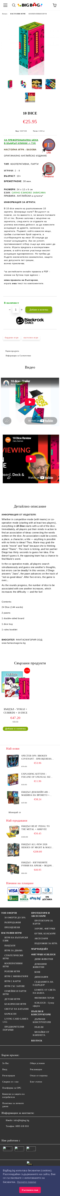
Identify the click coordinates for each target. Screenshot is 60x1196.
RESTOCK (36, 1041)
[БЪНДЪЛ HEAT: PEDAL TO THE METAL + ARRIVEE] (13, 832)
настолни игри (31, 337)
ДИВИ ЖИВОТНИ (43, 959)
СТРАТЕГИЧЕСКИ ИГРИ (13, 957)
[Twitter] (12, 1132)
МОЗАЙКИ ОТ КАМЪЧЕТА (41, 1033)
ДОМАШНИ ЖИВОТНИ (40, 965)
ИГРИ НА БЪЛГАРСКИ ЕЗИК (15, 939)
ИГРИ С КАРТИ (12, 981)
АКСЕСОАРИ (41, 938)
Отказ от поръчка (39, 1075)
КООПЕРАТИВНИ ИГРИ (38, 14)
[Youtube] (25, 1132)
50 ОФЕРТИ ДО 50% (15, 917)
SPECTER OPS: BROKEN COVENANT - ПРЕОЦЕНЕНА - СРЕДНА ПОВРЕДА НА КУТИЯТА (37, 757)
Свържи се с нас (10, 1082)
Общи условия (37, 1063)
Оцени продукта (12, 351)
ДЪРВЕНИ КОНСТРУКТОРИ (42, 1020)
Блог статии (36, 1082)
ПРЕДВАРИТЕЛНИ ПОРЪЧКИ (13, 1028)
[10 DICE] (30, 74)
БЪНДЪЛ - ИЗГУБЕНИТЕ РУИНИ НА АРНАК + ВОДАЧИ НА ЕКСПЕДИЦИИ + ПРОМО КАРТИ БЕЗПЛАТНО (37, 864)
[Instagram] (19, 1132)
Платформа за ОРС (11, 1088)
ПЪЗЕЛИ (39, 1027)
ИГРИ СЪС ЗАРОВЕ (14, 986)
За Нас (5, 1063)
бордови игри (12, 337)
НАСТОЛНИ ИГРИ (17, 14)
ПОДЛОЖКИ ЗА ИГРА (45, 943)
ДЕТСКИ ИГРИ (12, 999)
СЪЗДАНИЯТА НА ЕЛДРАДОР (43, 983)
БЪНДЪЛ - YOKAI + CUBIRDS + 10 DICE (16, 711)
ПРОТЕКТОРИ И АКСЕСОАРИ (40, 914)
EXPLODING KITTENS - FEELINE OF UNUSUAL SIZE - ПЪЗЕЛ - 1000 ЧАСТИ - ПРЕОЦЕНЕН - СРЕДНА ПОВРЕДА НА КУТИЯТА (37, 776)
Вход (4, 1069)
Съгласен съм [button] (30, 1190)
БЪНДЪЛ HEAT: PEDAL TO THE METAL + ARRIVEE (35, 827)
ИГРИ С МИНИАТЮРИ (16, 976)
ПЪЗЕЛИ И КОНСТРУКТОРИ (41, 1013)
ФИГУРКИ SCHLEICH (43, 954)
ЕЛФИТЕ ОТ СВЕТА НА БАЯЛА (44, 991)
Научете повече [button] (26, 1182)
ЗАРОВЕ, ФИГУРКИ (44, 929)
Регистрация (8, 1075)
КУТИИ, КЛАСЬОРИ (45, 933)
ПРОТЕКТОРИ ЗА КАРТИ (43, 922)
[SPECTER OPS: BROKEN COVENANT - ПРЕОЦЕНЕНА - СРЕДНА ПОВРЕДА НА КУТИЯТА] (13, 761)
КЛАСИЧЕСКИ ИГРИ (15, 1004)
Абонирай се (14, 812)
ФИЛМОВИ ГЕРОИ (44, 998)
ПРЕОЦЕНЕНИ (12, 927)
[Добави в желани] (52, 301)
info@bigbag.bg (21, 1120)
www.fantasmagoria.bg (14, 643)
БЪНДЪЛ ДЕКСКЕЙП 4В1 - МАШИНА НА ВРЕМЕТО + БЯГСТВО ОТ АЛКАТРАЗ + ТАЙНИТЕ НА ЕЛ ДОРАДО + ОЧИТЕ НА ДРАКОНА (36, 794)
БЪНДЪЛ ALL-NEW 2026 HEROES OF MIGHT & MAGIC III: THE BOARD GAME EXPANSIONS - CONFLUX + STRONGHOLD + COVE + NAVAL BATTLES (37, 846)
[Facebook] (5, 1132)
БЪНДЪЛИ (9, 945)
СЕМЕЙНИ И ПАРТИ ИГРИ (14, 992)
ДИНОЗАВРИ (41, 977)
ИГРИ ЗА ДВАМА (13, 950)
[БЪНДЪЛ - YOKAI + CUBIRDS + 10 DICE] (15, 698)
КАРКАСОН (10, 1014)
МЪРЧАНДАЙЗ (39, 949)
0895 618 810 (22, 1126)
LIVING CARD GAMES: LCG (16, 1020)
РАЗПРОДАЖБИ (12, 922)
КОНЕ (37, 972)
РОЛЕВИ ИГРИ (12, 971)
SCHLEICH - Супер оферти (43, 1004)
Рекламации (36, 1069)
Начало (4, 14)
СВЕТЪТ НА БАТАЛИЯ (16, 1009)
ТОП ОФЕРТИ (9, 913)
